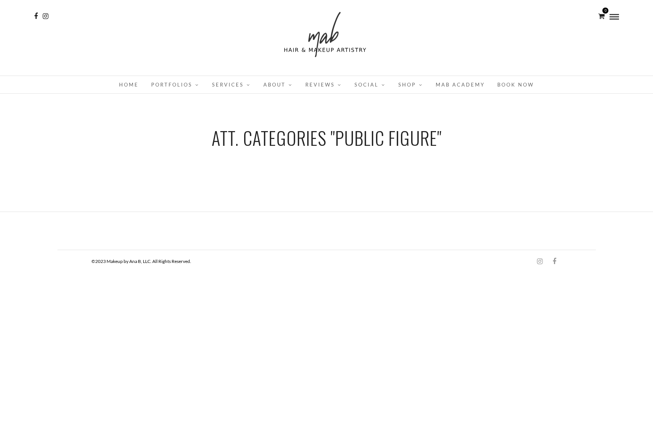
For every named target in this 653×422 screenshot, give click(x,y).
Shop (407, 85)
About (274, 85)
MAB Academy (460, 85)
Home (129, 85)
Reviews (320, 85)
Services (228, 85)
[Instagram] (45, 16)
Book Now (515, 85)
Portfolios (171, 85)
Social (366, 85)
